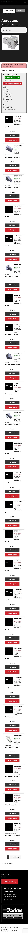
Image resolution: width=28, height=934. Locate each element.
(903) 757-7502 (8, 899)
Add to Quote (12, 140)
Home (3, 877)
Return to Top (6, 875)
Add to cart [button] (12, 135)
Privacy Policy (5, 929)
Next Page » (16, 857)
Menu (25, 2)
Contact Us (17, 83)
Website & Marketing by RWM (9, 930)
